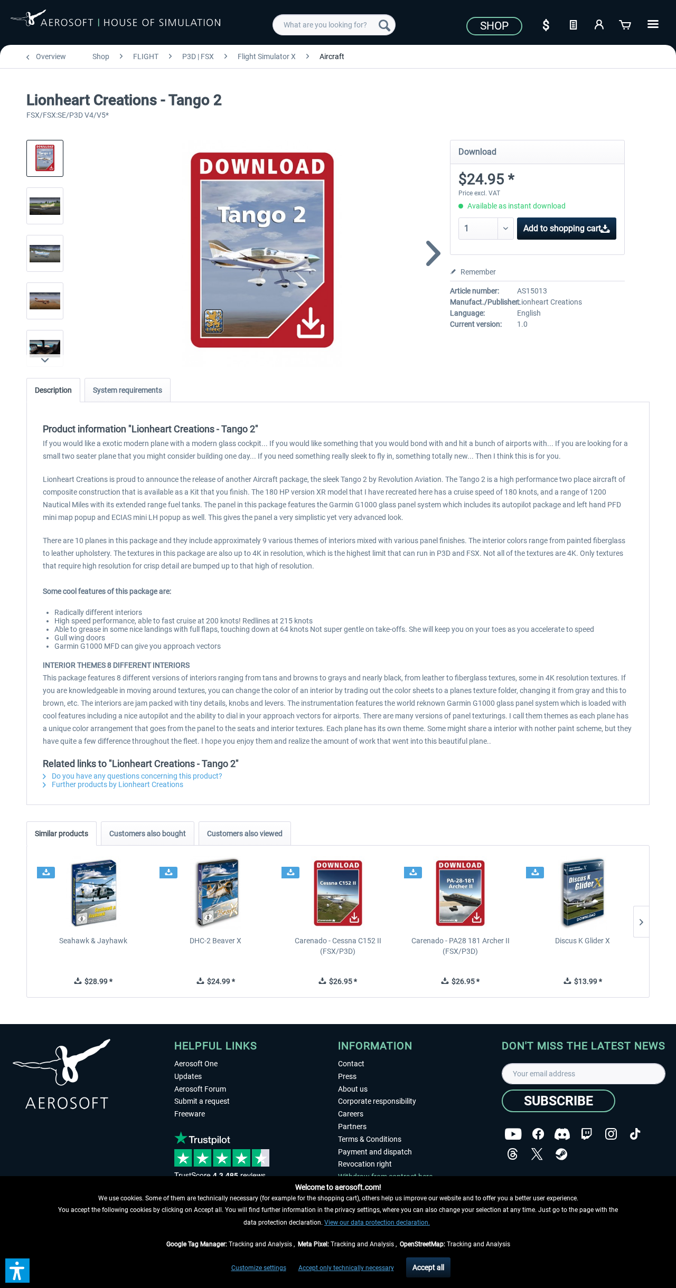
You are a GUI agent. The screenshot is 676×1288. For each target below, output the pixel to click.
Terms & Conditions (369, 1139)
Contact (351, 1063)
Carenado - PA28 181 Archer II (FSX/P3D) (460, 945)
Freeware (189, 1114)
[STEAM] (561, 1154)
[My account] (599, 23)
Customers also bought (147, 833)
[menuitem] (334, 24)
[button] (17, 1270)
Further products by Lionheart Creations (116, 784)
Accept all (428, 1267)
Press (347, 1076)
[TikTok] (635, 1134)
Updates (188, 1076)
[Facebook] (538, 1134)
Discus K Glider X (582, 940)
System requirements (127, 390)
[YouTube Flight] (513, 1134)
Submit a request (202, 1101)
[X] (537, 1154)
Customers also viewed (245, 833)
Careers (350, 1114)
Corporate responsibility (377, 1101)
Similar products (61, 833)
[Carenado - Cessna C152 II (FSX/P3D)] (338, 893)
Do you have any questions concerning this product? (136, 776)
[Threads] (513, 1154)
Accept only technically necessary (346, 1268)
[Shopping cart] (625, 23)
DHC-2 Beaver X (215, 940)
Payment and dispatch (375, 1152)
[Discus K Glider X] (583, 893)
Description (53, 390)
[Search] (384, 24)
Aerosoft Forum (200, 1089)
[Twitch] (586, 1134)
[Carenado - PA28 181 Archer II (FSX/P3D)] (461, 893)
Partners (352, 1126)
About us (353, 1089)
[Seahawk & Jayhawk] (93, 893)
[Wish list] (573, 23)
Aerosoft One (196, 1063)
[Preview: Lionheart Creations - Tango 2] (44, 158)
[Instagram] (611, 1134)
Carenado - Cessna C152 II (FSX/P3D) (338, 945)
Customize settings (258, 1268)
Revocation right (365, 1164)
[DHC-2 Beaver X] (216, 893)
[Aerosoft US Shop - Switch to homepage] (115, 23)
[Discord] (562, 1134)
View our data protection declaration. (377, 1222)
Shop (494, 26)
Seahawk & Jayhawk (93, 940)
